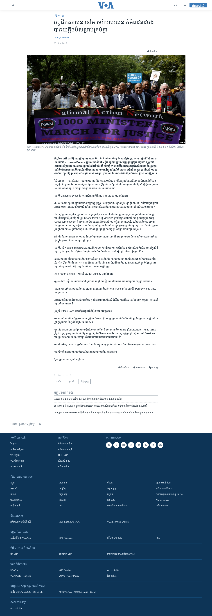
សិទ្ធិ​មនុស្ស (59, 15)
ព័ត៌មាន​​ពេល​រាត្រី (65, 449)
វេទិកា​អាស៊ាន (63, 466)
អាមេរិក (13, 494)
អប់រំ (60, 505)
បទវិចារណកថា (162, 505)
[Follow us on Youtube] (124, 445)
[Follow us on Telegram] (138, 445)
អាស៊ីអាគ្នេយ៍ (15, 505)
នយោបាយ (63, 482)
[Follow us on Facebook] (109, 445)
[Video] (184, 5)
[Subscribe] (160, 445)
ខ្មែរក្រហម (111, 500)
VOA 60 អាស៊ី (16, 466)
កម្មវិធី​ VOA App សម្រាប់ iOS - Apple (26, 592)
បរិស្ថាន (110, 482)
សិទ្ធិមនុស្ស (63, 494)
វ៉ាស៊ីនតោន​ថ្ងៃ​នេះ (17, 449)
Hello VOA (63, 455)
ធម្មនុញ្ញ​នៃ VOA (65, 554)
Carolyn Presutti (61, 37)
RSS (158, 538)
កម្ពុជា (12, 482)
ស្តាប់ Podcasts (65, 538)
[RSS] (146, 445)
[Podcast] (153, 445)
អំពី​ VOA (14, 554)
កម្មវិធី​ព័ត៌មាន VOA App (20, 538)
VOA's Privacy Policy (69, 576)
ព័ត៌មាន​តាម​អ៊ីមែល (114, 538)
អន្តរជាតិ (13, 488)
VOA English (65, 570)
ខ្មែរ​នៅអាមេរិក (16, 500)
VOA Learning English (118, 522)
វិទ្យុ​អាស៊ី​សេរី (112, 576)
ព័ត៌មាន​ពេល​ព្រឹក (65, 443)
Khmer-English (163, 500)
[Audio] (175, 5)
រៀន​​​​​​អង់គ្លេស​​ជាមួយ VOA (69, 522)
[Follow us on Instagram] (131, 445)
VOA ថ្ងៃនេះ (15, 455)
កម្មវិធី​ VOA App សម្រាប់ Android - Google (78, 592)
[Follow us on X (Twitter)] (116, 445)
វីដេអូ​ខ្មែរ (13, 443)
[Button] (152, 51)
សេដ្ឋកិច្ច (62, 488)
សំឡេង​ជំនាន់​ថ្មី (64, 461)
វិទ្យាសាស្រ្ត (111, 488)
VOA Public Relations (20, 576)
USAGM (14, 570)
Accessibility (113, 570)
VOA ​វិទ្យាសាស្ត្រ (17, 461)
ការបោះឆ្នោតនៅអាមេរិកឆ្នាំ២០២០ (169, 494)
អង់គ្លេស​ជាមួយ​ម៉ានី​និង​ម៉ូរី (20, 522)
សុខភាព (62, 500)
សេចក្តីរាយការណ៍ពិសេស (117, 505)
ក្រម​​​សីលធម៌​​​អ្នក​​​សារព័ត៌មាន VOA (121, 554)
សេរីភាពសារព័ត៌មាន (164, 488)
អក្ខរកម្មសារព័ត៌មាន (163, 482)
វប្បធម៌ (110, 494)
